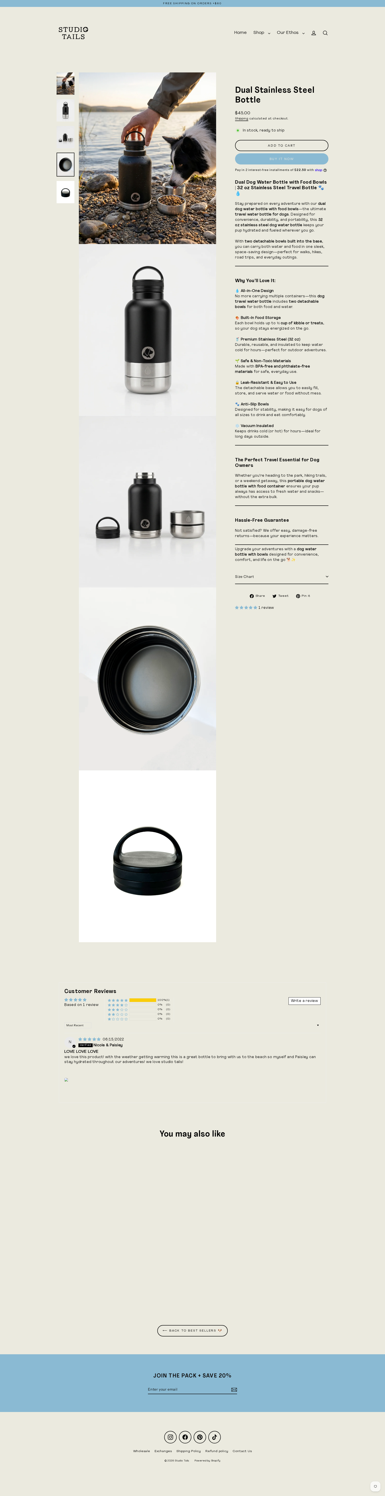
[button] (246, 608)
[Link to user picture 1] (67, 1079)
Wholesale (141, 1451)
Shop (260, 33)
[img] (90, 1039)
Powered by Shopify (207, 1461)
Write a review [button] (304, 1001)
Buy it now (282, 159)
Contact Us (242, 1451)
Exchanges (163, 1451)
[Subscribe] (233, 1389)
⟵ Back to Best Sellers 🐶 (192, 1330)
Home (240, 33)
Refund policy (216, 1451)
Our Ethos (288, 33)
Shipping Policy (188, 1451)
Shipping (241, 118)
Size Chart (244, 576)
